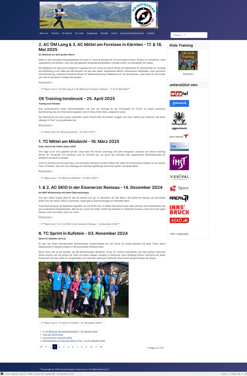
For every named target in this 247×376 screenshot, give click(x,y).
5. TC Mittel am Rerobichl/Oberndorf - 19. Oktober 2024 (70, 331)
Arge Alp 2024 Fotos (53, 334)
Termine (55, 33)
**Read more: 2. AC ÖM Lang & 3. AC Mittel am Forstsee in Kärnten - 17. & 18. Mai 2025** (86, 89)
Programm (188, 73)
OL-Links (79, 33)
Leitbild (150, 33)
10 (91, 346)
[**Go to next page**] (96, 346)
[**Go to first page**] (41, 346)
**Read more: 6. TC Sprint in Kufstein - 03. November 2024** (72, 323)
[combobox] (189, 35)
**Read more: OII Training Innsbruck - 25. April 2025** (69, 132)
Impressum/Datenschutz (132, 33)
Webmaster (183, 233)
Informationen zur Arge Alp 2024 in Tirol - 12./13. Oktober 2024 (74, 340)
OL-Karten (67, 33)
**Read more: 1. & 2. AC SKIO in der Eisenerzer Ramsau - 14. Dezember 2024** (80, 224)
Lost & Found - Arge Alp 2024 (57, 337)
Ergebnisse (92, 33)
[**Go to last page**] (101, 346)
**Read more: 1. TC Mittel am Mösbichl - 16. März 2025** (70, 178)
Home (114, 33)
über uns (44, 33)
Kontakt (104, 33)
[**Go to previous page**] (46, 346)
